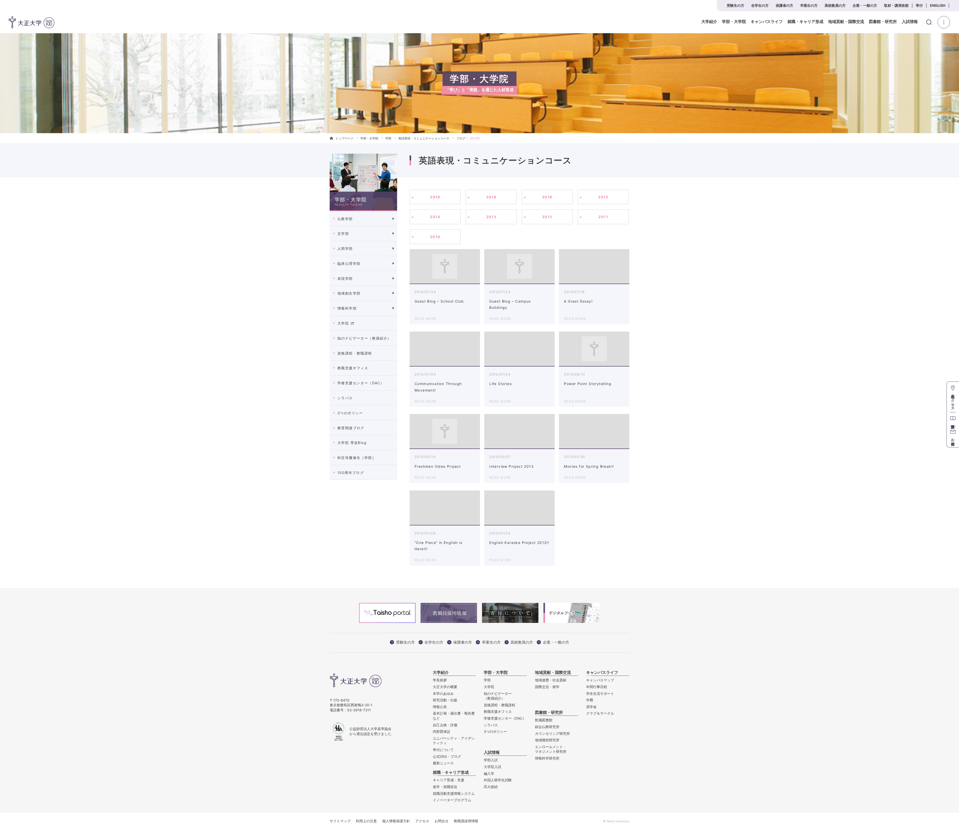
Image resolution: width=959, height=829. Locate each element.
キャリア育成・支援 (448, 780)
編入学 (489, 773)
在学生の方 (760, 5)
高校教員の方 (835, 5)
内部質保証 (441, 731)
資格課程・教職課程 (354, 353)
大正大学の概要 (445, 687)
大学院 (343, 323)
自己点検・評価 (445, 725)
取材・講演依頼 (896, 5)
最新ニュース (443, 763)
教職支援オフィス (352, 368)
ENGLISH (937, 5)
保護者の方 (784, 5)
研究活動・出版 (445, 700)
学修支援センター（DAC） (360, 383)
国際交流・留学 (547, 687)
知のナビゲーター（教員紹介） (364, 338)
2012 (547, 217)
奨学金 (591, 707)
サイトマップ (340, 821)
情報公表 (440, 707)
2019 (435, 197)
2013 (491, 217)
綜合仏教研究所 (547, 727)
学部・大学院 (734, 21)
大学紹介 (709, 21)
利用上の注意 (366, 821)
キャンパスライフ (767, 21)
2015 (603, 197)
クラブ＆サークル (600, 713)
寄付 (919, 5)
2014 (435, 217)
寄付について (443, 750)
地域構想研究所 (547, 740)
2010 (435, 237)
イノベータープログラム (452, 800)
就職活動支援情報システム (454, 793)
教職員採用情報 (466, 821)
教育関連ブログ (350, 428)
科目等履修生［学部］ (356, 457)
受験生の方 (735, 5)
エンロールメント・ (550, 749)
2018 (491, 197)
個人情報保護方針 (396, 821)
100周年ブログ (350, 472)
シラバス (345, 398)
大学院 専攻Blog (352, 442)
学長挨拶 (440, 680)
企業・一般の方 (865, 5)
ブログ (460, 138)
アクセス (422, 821)
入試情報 (910, 21)
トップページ (344, 138)
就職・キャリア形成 (805, 21)
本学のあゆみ (443, 693)
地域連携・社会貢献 (550, 680)
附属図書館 (543, 720)
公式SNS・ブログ (447, 756)
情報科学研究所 (547, 758)
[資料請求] (953, 419)
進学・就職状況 (445, 787)
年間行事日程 (596, 687)
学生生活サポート (600, 693)
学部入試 (491, 760)
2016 (547, 197)
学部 (388, 138)
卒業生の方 (809, 5)
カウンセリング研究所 (552, 733)
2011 (603, 217)
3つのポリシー (350, 413)
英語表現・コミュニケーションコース (423, 138)
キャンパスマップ (600, 680)
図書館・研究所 (883, 21)
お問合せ (442, 821)
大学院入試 (492, 767)
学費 (589, 700)
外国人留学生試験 (498, 780)
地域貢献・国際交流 (846, 21)
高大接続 (491, 787)
